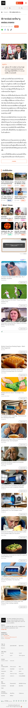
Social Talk (21, 669)
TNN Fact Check (13, 673)
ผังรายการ (3, 648)
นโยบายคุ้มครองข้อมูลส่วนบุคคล (14, 705)
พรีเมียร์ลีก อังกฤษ (22, 683)
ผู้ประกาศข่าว (21, 645)
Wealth (6, 12)
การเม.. (9, 185)
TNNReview (21, 693)
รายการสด (3, 645)
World (2, 653)
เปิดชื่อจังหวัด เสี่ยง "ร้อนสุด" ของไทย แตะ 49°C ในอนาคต (7, 232)
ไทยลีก (2, 688)
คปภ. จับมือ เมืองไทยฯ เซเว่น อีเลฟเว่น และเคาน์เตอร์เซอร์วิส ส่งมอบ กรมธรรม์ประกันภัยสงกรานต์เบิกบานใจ (7, 197)
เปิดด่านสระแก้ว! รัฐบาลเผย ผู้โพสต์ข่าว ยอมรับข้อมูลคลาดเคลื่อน (20, 182)
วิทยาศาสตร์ (12, 669)
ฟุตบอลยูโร (12, 685)
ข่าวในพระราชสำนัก (4, 666)
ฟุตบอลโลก (21, 685)
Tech (2, 655)
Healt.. (23, 220)
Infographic (21, 673)
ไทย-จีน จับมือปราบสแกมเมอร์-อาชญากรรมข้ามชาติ (7, 182)
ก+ (10, 8)
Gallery (2, 678)
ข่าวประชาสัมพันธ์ (22, 676)
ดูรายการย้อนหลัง (13, 645)
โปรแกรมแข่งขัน (13, 683)
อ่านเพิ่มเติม (14, 161)
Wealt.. (9, 200)
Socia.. (23, 234)
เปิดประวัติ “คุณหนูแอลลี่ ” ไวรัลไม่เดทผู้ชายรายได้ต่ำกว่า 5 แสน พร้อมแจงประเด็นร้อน (20, 232)
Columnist (12, 660)
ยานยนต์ (2, 673)
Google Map (3, 629)
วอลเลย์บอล (3, 685)
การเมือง (2, 669)
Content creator (4, 660)
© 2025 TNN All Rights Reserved (13, 706)
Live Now (20, 3)
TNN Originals (22, 655)
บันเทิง (11, 671)
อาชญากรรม (3, 671)
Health (20, 653)
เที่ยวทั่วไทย (12, 693)
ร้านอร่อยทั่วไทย (4, 693)
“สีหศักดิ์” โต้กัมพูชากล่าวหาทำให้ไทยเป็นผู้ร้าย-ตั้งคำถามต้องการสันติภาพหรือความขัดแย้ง (21, 197)
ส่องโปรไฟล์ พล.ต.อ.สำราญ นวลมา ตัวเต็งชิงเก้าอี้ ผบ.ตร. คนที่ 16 (7, 217)
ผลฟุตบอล (3, 683)
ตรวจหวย (3, 695)
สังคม (22, 185)
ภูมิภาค (20, 671)
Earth (9, 234)
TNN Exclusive (13, 666)
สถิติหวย (11, 695)
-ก (4, 8)
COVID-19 (12, 676)
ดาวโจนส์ (2, 676)
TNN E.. (10, 220)
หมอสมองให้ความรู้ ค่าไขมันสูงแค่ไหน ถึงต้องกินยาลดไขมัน (20, 217)
